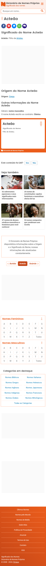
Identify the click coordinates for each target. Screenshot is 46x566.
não (34, 163)
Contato (23, 545)
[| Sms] (24, 26)
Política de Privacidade (23, 530)
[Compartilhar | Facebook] (3, 26)
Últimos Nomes (23, 510)
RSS (23, 550)
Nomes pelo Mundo (23, 515)
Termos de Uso (23, 540)
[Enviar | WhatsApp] (19, 26)
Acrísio (13, 263)
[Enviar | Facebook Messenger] (14, 26)
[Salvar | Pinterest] (9, 26)
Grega (11, 96)
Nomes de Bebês (23, 520)
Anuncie (23, 535)
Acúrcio (32, 263)
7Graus (16, 562)
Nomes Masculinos (13, 343)
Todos (39, 337)
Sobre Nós (23, 525)
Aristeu (19, 38)
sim (27, 163)
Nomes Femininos (13, 319)
